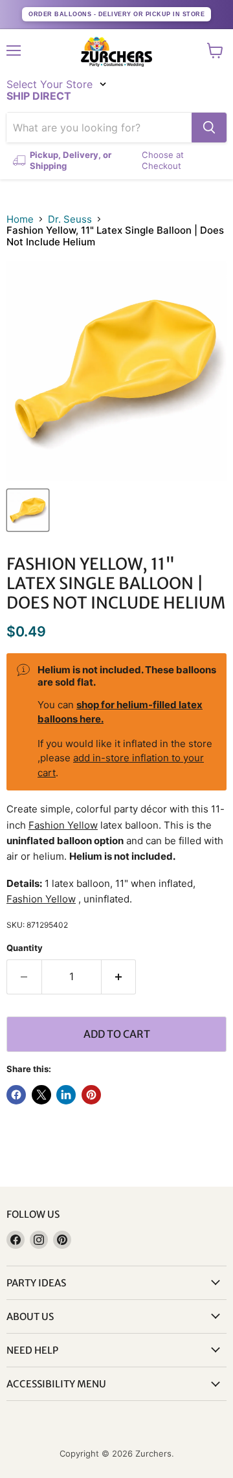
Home (20, 219)
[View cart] (215, 50)
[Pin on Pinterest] (91, 1094)
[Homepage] (116, 52)
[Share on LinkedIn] (66, 1094)
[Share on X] (41, 1094)
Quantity (24, 948)
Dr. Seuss (70, 219)
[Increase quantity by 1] (119, 976)
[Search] (209, 127)
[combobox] (99, 127)
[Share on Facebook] (16, 1094)
